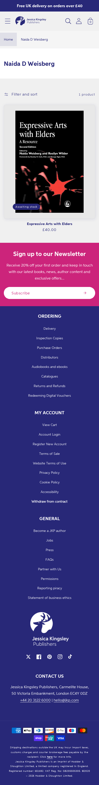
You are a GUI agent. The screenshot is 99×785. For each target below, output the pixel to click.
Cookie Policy (50, 482)
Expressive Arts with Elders (49, 224)
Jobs (49, 540)
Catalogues (49, 376)
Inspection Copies (49, 338)
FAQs (49, 559)
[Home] (30, 21)
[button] (8, 21)
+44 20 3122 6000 (35, 700)
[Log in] (79, 21)
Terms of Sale (49, 453)
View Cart (49, 425)
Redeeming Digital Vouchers (49, 395)
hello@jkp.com (66, 700)
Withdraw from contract (49, 501)
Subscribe (21, 293)
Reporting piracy (49, 588)
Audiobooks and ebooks (50, 367)
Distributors (49, 357)
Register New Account (50, 444)
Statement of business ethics (49, 598)
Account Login (49, 434)
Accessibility (50, 492)
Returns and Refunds (49, 386)
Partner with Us (49, 569)
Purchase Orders (49, 348)
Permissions (49, 579)
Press (50, 550)
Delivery (49, 328)
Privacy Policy (49, 472)
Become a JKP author (49, 531)
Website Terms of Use (49, 463)
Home (8, 39)
